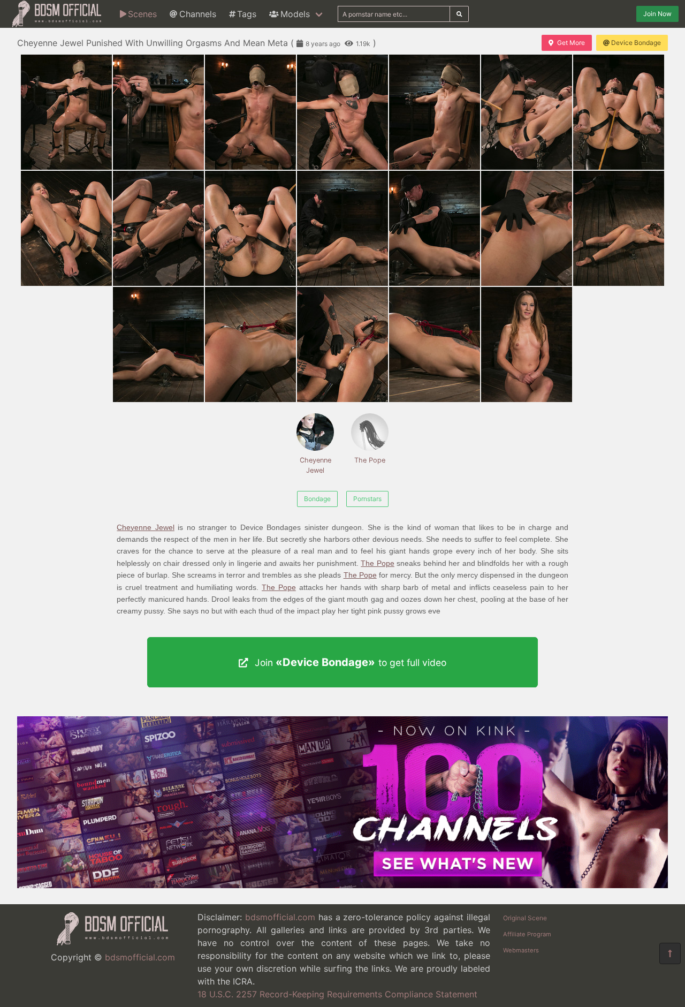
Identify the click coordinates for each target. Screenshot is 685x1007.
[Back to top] (670, 953)
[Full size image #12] (526, 228)
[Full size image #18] (526, 344)
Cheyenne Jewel (315, 465)
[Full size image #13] (618, 228)
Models (295, 14)
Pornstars (367, 499)
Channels (197, 14)
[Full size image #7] (66, 228)
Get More (571, 43)
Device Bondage (636, 43)
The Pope (369, 460)
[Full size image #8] (158, 228)
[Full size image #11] (434, 228)
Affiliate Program (527, 934)
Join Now (657, 14)
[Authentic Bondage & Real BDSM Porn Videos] (342, 885)
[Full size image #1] (158, 112)
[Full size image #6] (618, 112)
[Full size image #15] (250, 344)
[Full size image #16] (342, 344)
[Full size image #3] (342, 112)
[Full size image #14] (158, 344)
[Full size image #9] (250, 228)
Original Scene (525, 918)
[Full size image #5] (526, 112)
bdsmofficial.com (140, 957)
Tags (246, 14)
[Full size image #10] (342, 228)
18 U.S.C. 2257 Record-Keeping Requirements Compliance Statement (337, 994)
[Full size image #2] (250, 112)
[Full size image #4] (434, 112)
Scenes (142, 14)
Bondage (317, 499)
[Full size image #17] (434, 344)
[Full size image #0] (66, 112)
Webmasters (521, 950)
